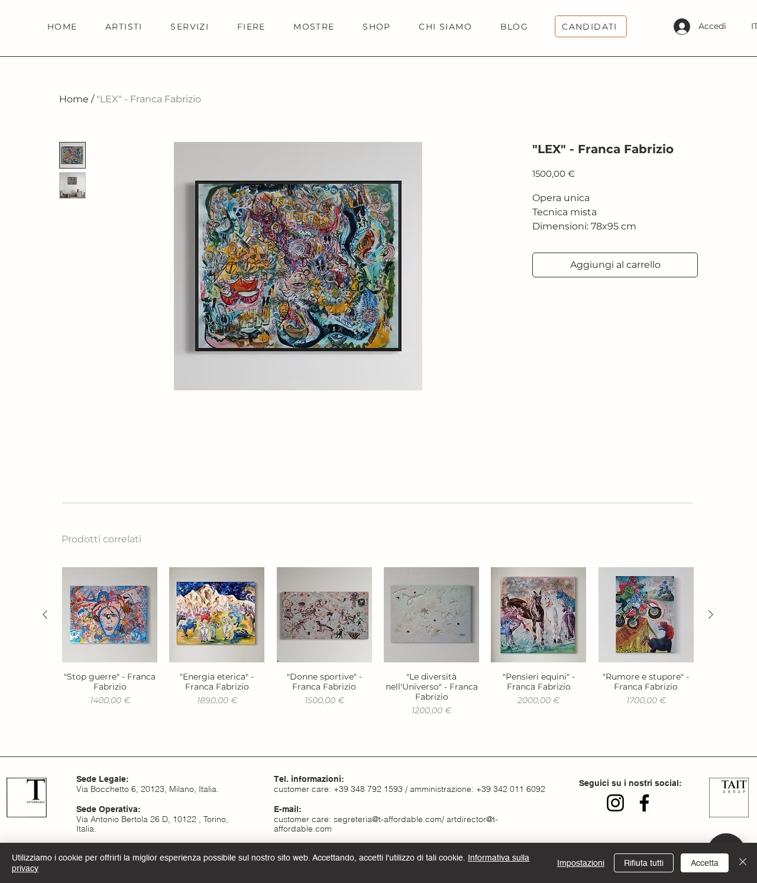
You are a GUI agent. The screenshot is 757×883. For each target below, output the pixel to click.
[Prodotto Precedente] (45, 614)
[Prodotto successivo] (711, 614)
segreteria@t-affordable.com (388, 819)
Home (74, 99)
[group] (378, 642)
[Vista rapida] (109, 614)
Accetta (705, 863)
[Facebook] (644, 802)
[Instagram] (615, 802)
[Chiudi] (743, 863)
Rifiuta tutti (644, 863)
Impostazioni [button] (580, 863)
